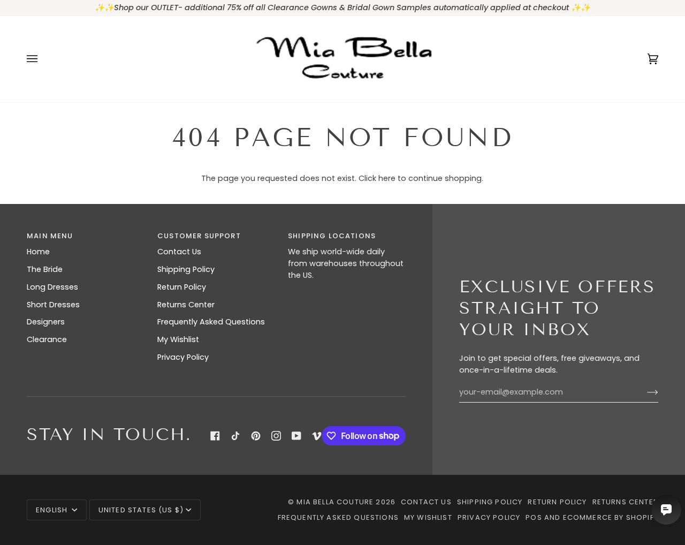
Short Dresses (53, 304)
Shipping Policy (186, 269)
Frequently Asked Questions (211, 321)
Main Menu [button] (50, 236)
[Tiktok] (235, 436)
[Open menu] (43, 59)
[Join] (644, 392)
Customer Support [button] (199, 236)
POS (534, 517)
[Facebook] (215, 436)
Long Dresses (52, 287)
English (53, 510)
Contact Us (179, 251)
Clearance (47, 339)
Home (38, 251)
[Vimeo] (317, 436)
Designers (46, 321)
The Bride (45, 269)
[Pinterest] (256, 436)
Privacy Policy (183, 357)
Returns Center (186, 304)
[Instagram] (276, 436)
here (386, 178)
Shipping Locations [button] (332, 236)
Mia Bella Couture (335, 502)
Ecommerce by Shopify (610, 517)
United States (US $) (141, 510)
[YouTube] (296, 436)
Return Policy (181, 287)
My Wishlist (178, 339)
